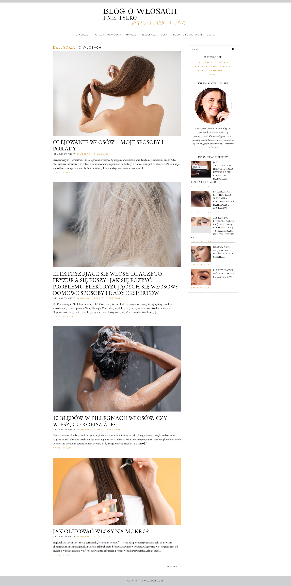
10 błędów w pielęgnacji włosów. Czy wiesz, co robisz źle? (110, 421)
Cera (164, 35)
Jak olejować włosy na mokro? (101, 531)
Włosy (212, 74)
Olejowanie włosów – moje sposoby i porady (108, 145)
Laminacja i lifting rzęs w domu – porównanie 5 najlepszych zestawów (223, 200)
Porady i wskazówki (108, 35)
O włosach (83, 35)
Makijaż (131, 35)
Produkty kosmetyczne (187, 35)
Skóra (211, 35)
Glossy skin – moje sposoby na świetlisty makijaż (223, 251)
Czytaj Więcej (62, 172)
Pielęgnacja (149, 35)
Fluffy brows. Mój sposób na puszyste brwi (223, 273)
